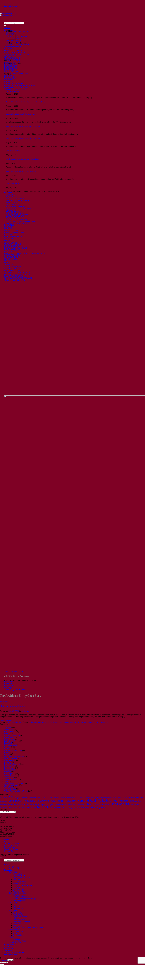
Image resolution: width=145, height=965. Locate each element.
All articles (12, 866)
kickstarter (3, 804)
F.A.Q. (6, 841)
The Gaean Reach (11, 785)
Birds (6, 733)
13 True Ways (4, 797)
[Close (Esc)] (7, 962)
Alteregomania (18, 895)
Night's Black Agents (12, 764)
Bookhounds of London (59, 797)
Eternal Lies (120, 797)
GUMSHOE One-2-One (13, 751)
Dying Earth (8, 737)
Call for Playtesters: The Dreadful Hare (16, 90)
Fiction (11, 937)
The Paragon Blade (20, 901)
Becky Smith (26, 711)
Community (9, 681)
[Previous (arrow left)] (1, 964)
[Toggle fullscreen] (3, 962)
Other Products (14, 929)
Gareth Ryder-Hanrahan (20, 800)
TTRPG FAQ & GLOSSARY (15, 690)
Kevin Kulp (137, 801)
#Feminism (17, 912)
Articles (7, 28)
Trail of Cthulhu (10, 789)
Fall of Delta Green (11, 741)
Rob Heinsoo (80, 804)
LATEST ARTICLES (12, 91)
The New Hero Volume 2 (12, 706)
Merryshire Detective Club (14, 756)
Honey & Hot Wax (19, 920)
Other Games (13, 910)
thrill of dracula (26, 807)
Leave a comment (101, 722)
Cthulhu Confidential (12, 735)
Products (8, 192)
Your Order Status (11, 849)
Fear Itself (8, 743)
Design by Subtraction (12, 183)
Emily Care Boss (35, 722)
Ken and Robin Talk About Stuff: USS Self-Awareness (21, 171)
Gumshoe (8, 749)
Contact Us (8, 685)
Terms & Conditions (11, 843)
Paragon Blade (10, 770)
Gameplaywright (10, 745)
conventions (69, 797)
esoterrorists (112, 797)
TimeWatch (8, 787)
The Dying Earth (19, 914)
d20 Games (12, 903)
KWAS (6, 754)
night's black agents (32, 804)
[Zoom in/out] (1, 962)
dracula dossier (79, 797)
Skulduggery (9, 777)
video (55, 807)
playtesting (46, 804)
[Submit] (5, 25)
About (6, 839)
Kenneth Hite (126, 801)
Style (6, 781)
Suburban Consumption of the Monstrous (28, 927)
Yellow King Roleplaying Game (16, 791)
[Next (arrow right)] (3, 964)
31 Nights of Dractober (33, 797)
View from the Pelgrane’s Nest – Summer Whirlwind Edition (23, 159)
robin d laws (64, 722)
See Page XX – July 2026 (13, 151)
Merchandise (18, 935)
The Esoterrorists (19, 876)
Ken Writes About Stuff (21, 922)
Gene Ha (45, 722)
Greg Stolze (54, 722)
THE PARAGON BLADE (13, 671)
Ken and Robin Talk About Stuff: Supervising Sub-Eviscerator (23, 126)
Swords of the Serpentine (13, 783)
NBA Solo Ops (9, 760)
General (7, 747)
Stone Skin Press (4, 701)
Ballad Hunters (9, 731)
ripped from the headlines (69, 804)
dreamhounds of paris (92, 797)
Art (42, 797)
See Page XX (9, 688)
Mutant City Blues (11, 758)
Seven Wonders (10, 776)
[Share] (5, 962)
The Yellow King (19, 891)
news (19, 804)
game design (3, 801)
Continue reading (7, 720)
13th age (14, 797)
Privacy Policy (9, 847)
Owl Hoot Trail (9, 766)
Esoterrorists (9, 739)
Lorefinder (16, 906)
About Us (8, 683)
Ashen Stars (8, 730)
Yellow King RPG (97, 807)
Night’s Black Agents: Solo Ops (24, 899)
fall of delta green (129, 797)
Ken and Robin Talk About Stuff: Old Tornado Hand (20, 114)
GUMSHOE (48, 800)
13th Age (7, 728)
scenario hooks (105, 804)
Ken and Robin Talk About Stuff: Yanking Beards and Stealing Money (25, 102)
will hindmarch (89, 722)
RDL (53, 804)
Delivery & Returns (11, 845)
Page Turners (9, 768)
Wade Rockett (85, 807)
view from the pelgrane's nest (69, 808)
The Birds (16, 939)
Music (15, 933)
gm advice (38, 801)
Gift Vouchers (18, 931)
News (6, 762)
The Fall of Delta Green (14, 807)
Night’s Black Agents (20, 883)
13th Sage (23, 797)
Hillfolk (6, 753)
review (59, 804)
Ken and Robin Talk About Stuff (98, 800)
